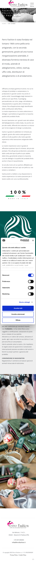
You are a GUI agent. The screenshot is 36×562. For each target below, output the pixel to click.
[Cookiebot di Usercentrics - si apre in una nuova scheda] (21, 240)
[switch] (31, 281)
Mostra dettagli (24, 302)
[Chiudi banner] (33, 240)
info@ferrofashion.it (19, 542)
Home (4, 23)
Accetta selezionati (18, 314)
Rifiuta (18, 320)
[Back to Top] (33, 559)
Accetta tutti (18, 308)
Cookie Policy (22, 555)
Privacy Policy (14, 555)
